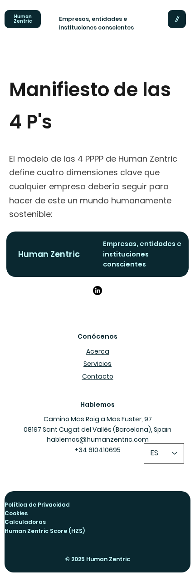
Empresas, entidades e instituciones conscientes (142, 254)
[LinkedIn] (97, 290)
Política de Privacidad (37, 504)
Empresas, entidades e (93, 19)
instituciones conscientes (96, 27)
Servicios (97, 363)
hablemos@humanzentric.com (98, 439)
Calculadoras (25, 522)
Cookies (16, 513)
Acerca (97, 351)
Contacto (97, 376)
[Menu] (177, 19)
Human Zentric (23, 19)
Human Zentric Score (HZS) (45, 531)
